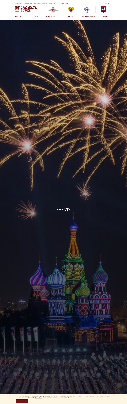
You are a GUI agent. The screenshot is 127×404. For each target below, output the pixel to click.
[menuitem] (19, 16)
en (108, 3)
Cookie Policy (38, 397)
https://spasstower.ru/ (26, 396)
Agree (21, 401)
